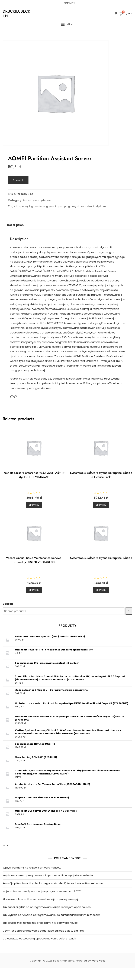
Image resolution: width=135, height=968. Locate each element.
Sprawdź (18, 180)
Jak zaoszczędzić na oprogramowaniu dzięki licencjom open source (47, 907)
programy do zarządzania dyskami (85, 206)
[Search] (129, 611)
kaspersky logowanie (29, 206)
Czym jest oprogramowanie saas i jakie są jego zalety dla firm (43, 930)
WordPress (98, 960)
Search (8, 604)
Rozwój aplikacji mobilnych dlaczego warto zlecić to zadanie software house (53, 883)
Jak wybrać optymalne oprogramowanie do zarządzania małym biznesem (51, 915)
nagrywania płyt (53, 206)
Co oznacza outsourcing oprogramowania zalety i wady (39, 938)
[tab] (15, 225)
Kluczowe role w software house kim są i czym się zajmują (40, 899)
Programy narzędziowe (37, 200)
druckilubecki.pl (16, 13)
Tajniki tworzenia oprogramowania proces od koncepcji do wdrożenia (48, 875)
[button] (67, 24)
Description (15, 225)
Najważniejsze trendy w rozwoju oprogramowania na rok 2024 (42, 891)
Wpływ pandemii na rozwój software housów (32, 867)
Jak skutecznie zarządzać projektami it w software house (40, 923)
